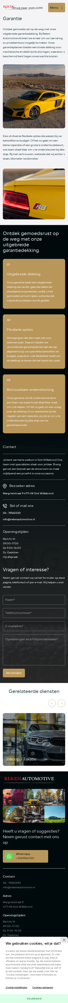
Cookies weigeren (42, 987)
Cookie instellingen (16, 987)
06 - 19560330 (12, 513)
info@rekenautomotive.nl (19, 519)
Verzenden (14, 673)
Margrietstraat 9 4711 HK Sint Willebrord (28, 493)
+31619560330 (25, 858)
